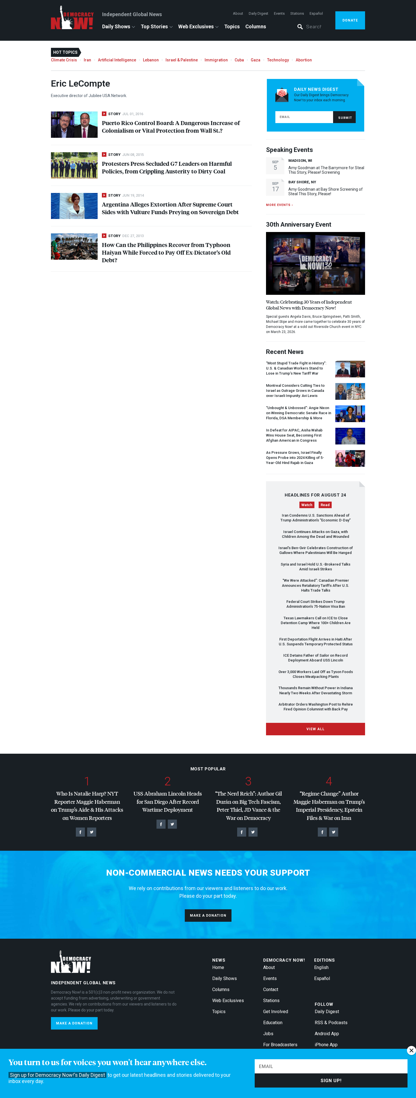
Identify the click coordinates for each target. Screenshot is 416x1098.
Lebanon (151, 60)
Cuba (239, 60)
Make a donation (208, 915)
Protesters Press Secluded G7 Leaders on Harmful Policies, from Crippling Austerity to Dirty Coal (167, 167)
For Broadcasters (280, 1044)
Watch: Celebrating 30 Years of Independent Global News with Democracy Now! (309, 305)
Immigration (216, 60)
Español (316, 13)
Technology (278, 60)
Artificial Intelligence (117, 60)
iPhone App (326, 1044)
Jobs (268, 1033)
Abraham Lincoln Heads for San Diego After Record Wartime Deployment (168, 801)
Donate (350, 20)
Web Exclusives (196, 26)
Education (272, 1022)
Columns (255, 26)
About (238, 13)
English (321, 967)
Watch (306, 505)
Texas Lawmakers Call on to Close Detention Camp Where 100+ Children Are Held (316, 623)
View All (315, 729)
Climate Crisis (64, 60)
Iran (87, 60)
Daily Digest (258, 13)
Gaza (255, 60)
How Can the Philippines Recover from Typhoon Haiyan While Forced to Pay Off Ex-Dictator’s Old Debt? (166, 252)
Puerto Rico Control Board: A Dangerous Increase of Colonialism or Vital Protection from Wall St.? (171, 126)
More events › (279, 205)
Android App (327, 1033)
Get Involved (275, 1011)
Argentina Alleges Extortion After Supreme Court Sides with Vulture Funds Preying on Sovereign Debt (170, 208)
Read (325, 505)
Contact (270, 989)
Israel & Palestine (182, 60)
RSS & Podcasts (331, 1022)
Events (279, 13)
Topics (232, 26)
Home (218, 967)
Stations (297, 13)
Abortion (304, 60)
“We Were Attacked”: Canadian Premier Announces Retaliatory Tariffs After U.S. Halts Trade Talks (315, 585)
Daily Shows (116, 26)
